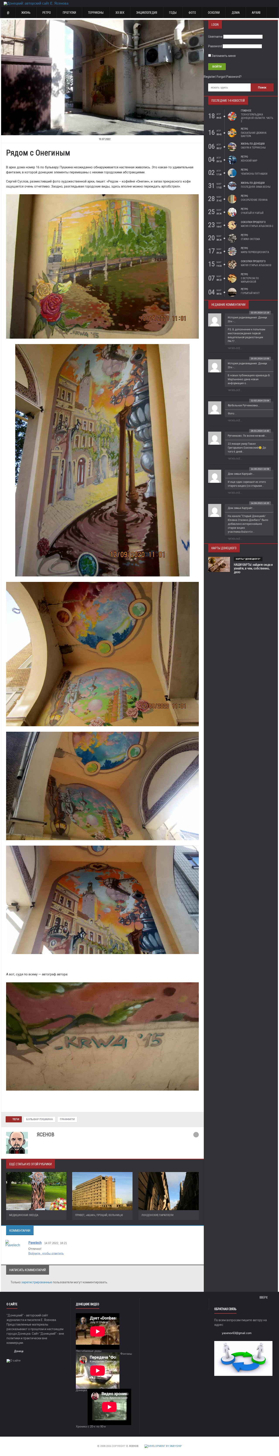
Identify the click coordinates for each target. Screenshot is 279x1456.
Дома (236, 12)
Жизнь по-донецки (253, 143)
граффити (67, 1119)
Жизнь (26, 12)
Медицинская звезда (23, 1215)
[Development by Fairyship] (163, 1446)
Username (215, 36)
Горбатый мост (250, 293)
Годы (173, 12)
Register (209, 76)
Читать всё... (235, 348)
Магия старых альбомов (256, 265)
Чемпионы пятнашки (254, 173)
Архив (256, 12)
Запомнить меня (223, 55)
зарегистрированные (37, 1282)
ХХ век (120, 12)
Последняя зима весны (255, 186)
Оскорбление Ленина (254, 199)
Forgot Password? (229, 76)
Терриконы (96, 12)
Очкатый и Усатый (252, 213)
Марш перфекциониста (255, 252)
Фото (192, 12)
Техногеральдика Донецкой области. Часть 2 (257, 118)
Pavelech (35, 1242)
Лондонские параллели (157, 1215)
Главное (246, 110)
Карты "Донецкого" (248, 559)
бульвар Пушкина (39, 1119)
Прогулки (69, 12)
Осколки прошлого (253, 222)
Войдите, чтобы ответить (46, 1253)
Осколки (214, 12)
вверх (264, 1297)
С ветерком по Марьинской (250, 280)
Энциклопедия (146, 12)
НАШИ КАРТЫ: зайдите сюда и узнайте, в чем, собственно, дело (253, 568)
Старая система (250, 239)
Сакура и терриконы (253, 147)
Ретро (47, 12)
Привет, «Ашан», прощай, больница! (99, 1215)
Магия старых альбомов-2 (257, 226)
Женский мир (249, 160)
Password (215, 46)
